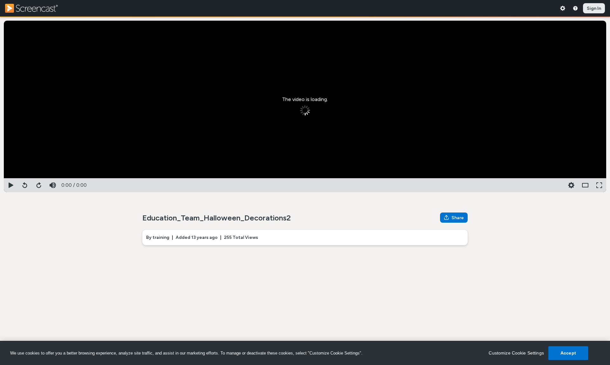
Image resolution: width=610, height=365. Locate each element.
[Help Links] (575, 8)
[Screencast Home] (35, 8)
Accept (568, 352)
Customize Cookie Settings (516, 352)
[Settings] (563, 8)
